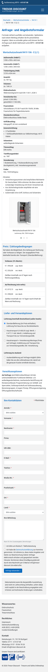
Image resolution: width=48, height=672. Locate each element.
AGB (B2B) (15, 627)
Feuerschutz (6, 610)
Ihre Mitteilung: (10, 518)
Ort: (6, 498)
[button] (21, 238)
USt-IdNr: (7, 448)
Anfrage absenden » (13, 571)
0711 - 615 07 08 (21, 2)
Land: (6, 508)
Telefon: (8, 468)
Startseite (6, 20)
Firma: (6, 438)
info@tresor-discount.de (16, 647)
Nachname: (9, 428)
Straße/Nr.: (9, 478)
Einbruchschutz (8, 607)
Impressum (6, 622)
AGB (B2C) (6, 627)
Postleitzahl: (9, 488)
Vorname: (8, 418)
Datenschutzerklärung (24, 550)
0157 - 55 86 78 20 (18, 644)
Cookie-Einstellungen (10, 630)
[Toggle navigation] (42, 9)
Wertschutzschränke (21, 20)
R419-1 (34, 20)
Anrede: (7, 408)
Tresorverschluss (8, 613)
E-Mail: (7, 458)
